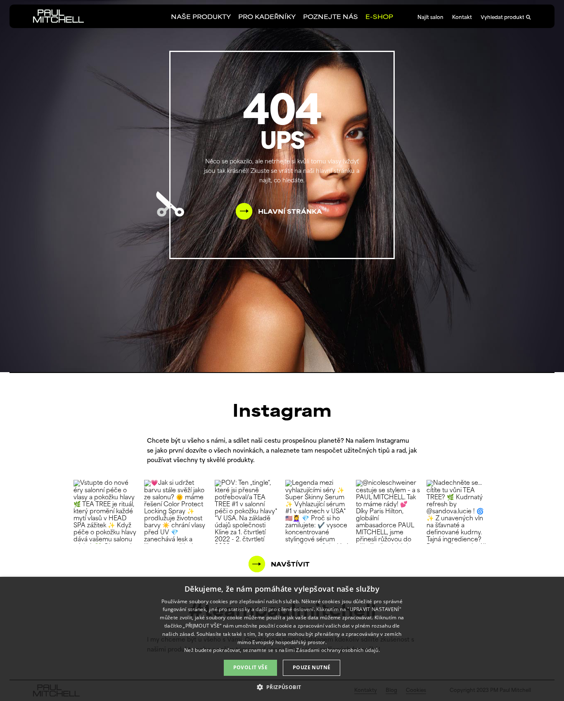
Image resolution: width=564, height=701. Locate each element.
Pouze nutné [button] (311, 667)
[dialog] (282, 639)
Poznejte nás (330, 17)
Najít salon (430, 17)
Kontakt (462, 17)
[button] (282, 686)
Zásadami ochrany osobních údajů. (338, 650)
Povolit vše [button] (250, 667)
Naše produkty (201, 17)
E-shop (379, 17)
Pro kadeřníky (267, 17)
